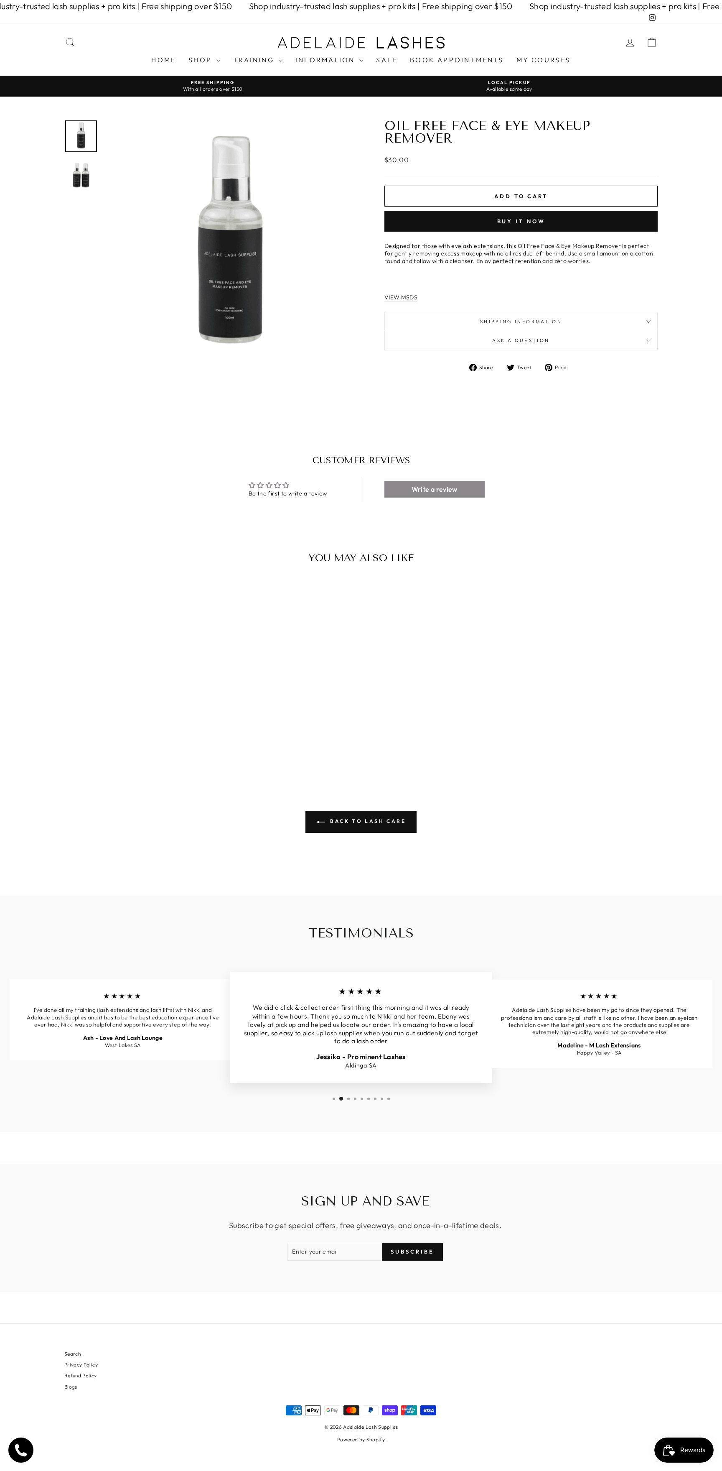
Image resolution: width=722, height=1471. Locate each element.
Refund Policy (80, 1375)
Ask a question (520, 340)
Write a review (435, 489)
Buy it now (521, 221)
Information (326, 60)
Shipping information (521, 321)
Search (72, 1354)
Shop (201, 60)
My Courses (543, 60)
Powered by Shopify (361, 1439)
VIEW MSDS (400, 297)
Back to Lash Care (367, 821)
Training (255, 60)
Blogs (70, 1387)
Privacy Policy (81, 1364)
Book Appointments (456, 60)
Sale (386, 60)
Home (163, 60)
